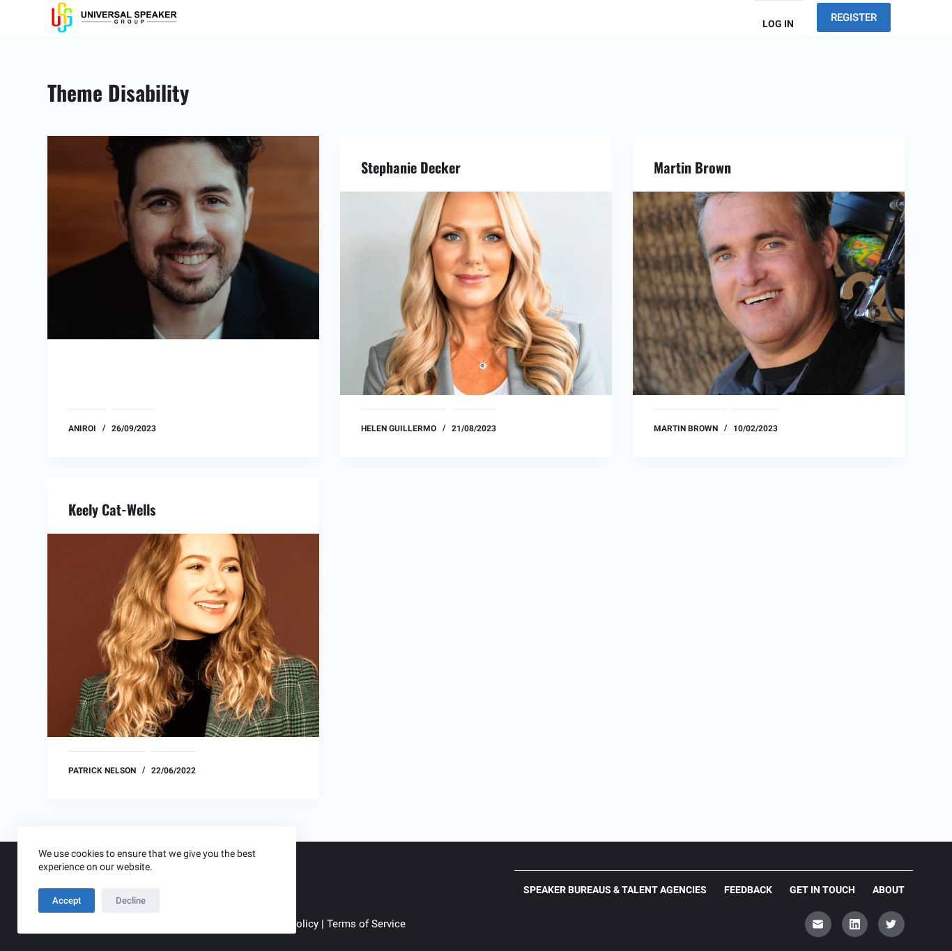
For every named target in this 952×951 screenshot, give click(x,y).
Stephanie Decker (411, 167)
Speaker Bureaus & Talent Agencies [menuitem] (615, 889)
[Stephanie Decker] (476, 293)
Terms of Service (366, 924)
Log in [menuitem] (778, 23)
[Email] (818, 924)
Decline (131, 900)
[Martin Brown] (769, 293)
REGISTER (854, 17)
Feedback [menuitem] (748, 889)
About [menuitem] (889, 889)
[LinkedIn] (855, 924)
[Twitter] (891, 924)
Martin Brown (692, 167)
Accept (66, 900)
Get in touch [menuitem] (822, 889)
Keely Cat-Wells (111, 509)
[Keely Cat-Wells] (183, 635)
